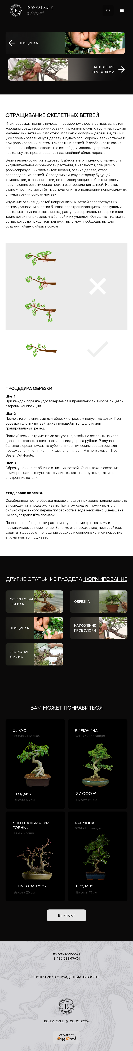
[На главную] (31, 10)
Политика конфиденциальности (66, 977)
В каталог (66, 915)
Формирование (105, 579)
